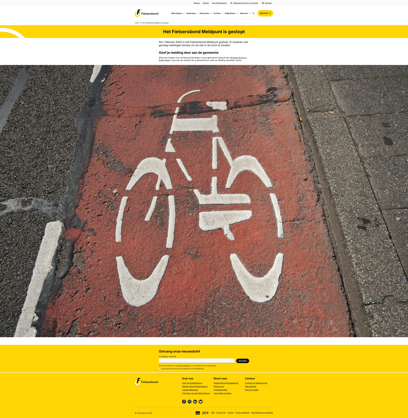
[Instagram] (189, 402)
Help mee (244, 13)
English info (221, 413)
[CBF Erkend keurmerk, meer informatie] (205, 413)
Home (137, 23)
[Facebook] (184, 402)
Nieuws (197, 3)
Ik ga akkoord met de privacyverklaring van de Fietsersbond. (182, 369)
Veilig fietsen (230, 13)
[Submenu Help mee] (250, 13)
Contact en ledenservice (256, 383)
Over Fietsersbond (219, 3)
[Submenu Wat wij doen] (184, 13)
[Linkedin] (195, 402)
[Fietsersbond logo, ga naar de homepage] (146, 13)
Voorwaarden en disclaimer (262, 413)
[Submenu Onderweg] (197, 13)
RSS (213, 413)
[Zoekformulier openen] (254, 13)
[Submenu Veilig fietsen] (237, 13)
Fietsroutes (204, 13)
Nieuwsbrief (250, 386)
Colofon (230, 413)
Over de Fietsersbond (192, 383)
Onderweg (190, 13)
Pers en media (251, 390)
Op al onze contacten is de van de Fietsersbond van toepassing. (187, 366)
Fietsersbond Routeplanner (226, 383)
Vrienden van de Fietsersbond (196, 393)
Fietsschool (219, 386)
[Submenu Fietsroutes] (211, 13)
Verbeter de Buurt (238, 58)
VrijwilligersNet (220, 390)
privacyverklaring (184, 366)
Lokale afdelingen (190, 390)
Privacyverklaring (242, 413)
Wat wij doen (176, 13)
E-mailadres (167, 356)
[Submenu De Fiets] (222, 13)
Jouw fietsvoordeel (222, 393)
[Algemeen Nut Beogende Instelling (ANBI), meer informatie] (198, 413)
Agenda (206, 3)
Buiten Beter (164, 60)
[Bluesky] (201, 402)
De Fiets (217, 13)
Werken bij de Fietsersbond (194, 386)
